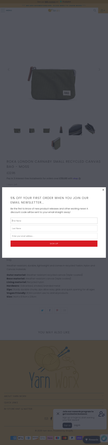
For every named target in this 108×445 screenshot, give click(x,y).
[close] (103, 189)
